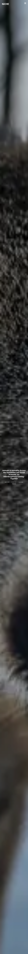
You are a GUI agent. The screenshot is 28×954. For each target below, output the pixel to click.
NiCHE (5, 4)
